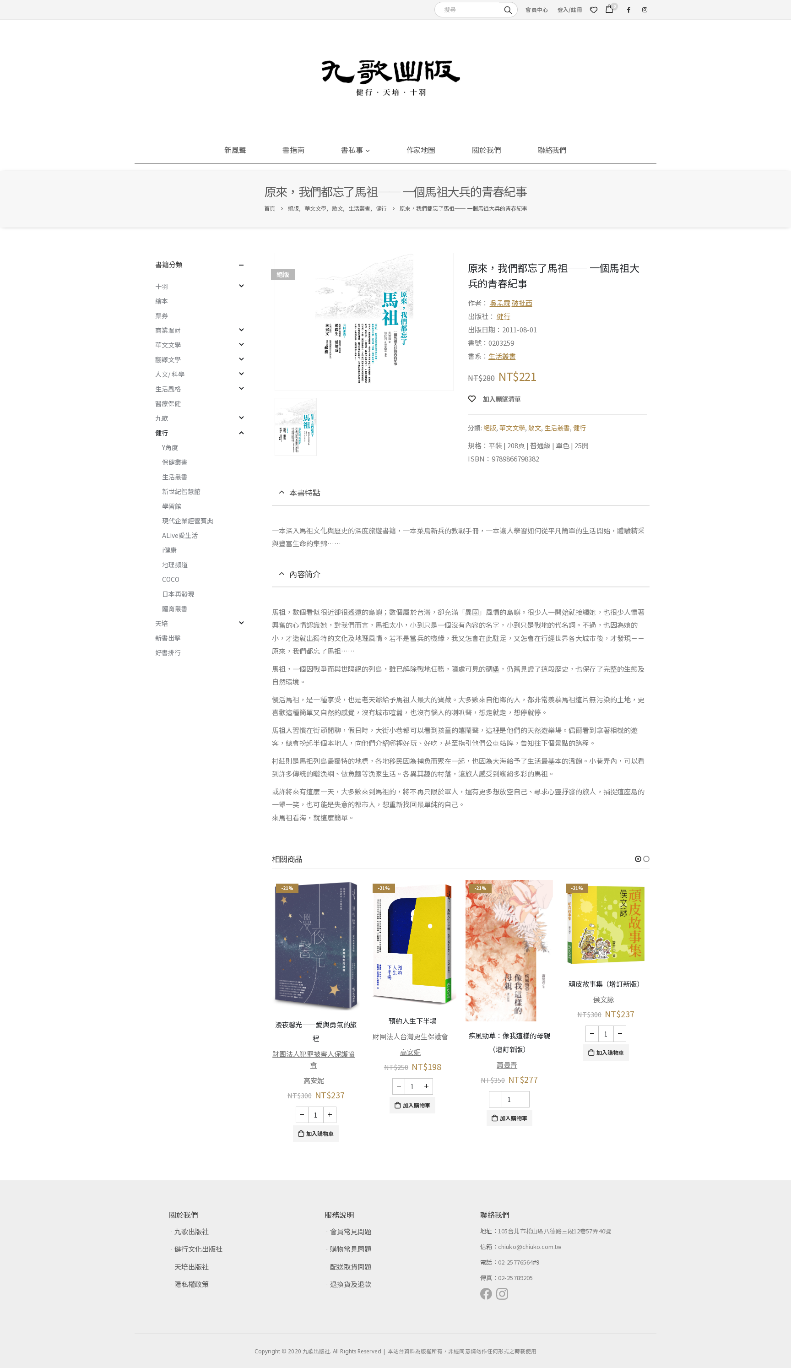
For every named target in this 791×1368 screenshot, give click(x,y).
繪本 (161, 300)
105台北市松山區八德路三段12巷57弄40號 (554, 1231)
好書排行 (168, 652)
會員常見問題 (350, 1231)
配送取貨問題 (350, 1266)
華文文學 (512, 427)
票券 (161, 315)
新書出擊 (168, 637)
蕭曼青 (507, 1064)
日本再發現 (178, 593)
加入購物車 (320, 1133)
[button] (638, 858)
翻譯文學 (168, 359)
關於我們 (486, 149)
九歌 (161, 418)
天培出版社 (191, 1266)
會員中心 (537, 9)
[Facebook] (628, 9)
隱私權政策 (191, 1284)
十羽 (161, 286)
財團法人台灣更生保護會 (410, 1036)
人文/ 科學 (169, 374)
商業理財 (168, 330)
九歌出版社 (191, 1231)
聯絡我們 (552, 149)
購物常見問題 (350, 1249)
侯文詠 (603, 999)
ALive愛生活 (180, 535)
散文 (534, 427)
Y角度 (170, 447)
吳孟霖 (500, 303)
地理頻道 (175, 564)
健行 (503, 316)
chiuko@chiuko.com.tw (529, 1246)
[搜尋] (508, 9)
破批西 (522, 303)
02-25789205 (515, 1277)
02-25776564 (515, 1262)
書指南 (293, 149)
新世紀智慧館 (181, 491)
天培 (161, 623)
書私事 (352, 149)
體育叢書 (175, 608)
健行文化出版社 (198, 1249)
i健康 (169, 549)
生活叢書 (502, 356)
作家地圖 (421, 149)
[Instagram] (644, 9)
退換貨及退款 (350, 1284)
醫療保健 (168, 403)
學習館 (171, 505)
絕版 (489, 427)
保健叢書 (175, 462)
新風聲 (235, 149)
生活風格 (168, 388)
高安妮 (313, 1080)
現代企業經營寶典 (187, 520)
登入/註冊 (570, 9)
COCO (170, 579)
